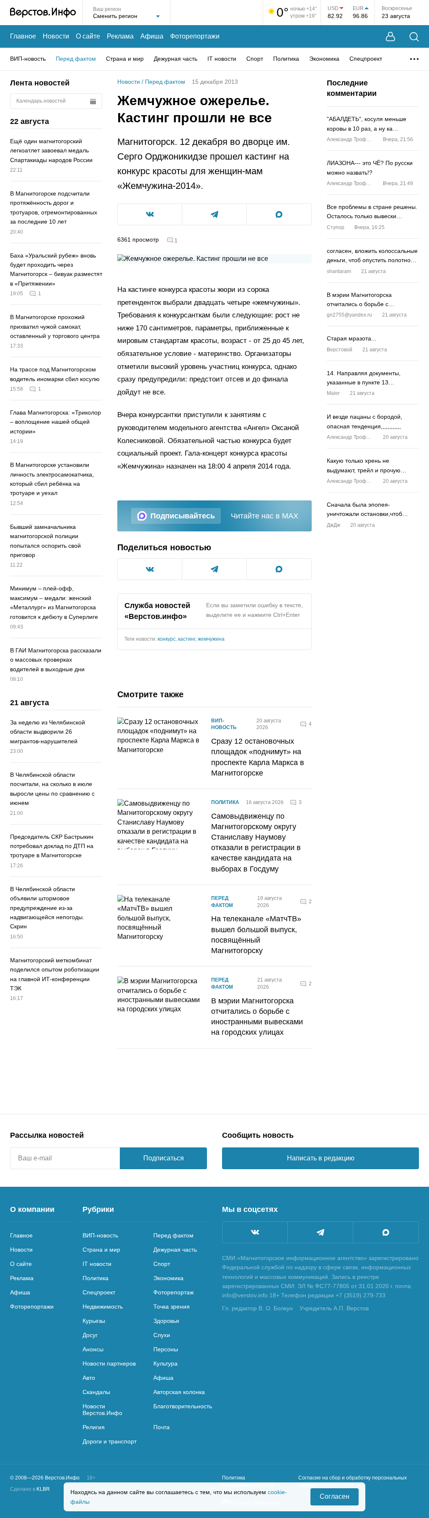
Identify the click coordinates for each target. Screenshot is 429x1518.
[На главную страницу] (43, 13)
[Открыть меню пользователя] (390, 36)
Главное (23, 36)
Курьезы (94, 1320)
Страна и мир (125, 58)
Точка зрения (171, 1306)
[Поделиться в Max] (279, 214)
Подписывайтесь (182, 516)
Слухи (161, 1335)
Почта (161, 1427)
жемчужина (211, 639)
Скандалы (96, 1392)
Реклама (120, 36)
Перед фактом (76, 58)
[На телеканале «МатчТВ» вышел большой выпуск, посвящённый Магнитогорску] (159, 925)
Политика (286, 58)
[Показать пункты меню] (414, 59)
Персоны (165, 1349)
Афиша (151, 36)
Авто (89, 1377)
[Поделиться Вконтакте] (150, 214)
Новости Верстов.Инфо (102, 1409)
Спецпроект (365, 58)
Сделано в (30, 1489)
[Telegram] (320, 1232)
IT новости (221, 58)
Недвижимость (103, 1306)
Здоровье (166, 1320)
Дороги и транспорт (110, 1441)
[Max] (386, 1232)
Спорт (254, 58)
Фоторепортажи (195, 36)
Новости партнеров (109, 1363)
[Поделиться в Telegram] (214, 214)
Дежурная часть (175, 58)
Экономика (324, 58)
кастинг (186, 639)
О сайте (88, 36)
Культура (165, 1363)
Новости (56, 36)
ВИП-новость (28, 58)
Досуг (90, 1335)
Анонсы (93, 1349)
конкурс (167, 639)
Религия (94, 1427)
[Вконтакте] (254, 1232)
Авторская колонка (179, 1392)
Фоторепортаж (173, 1292)
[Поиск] (414, 36)
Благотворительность (182, 1406)
